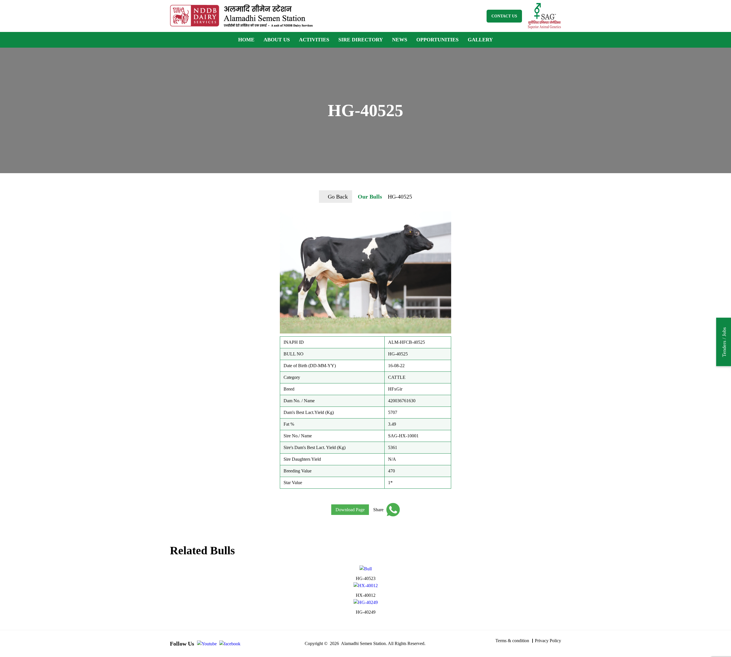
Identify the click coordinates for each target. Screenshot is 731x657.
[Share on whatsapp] (391, 509)
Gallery (480, 40)
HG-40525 (400, 196)
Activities (314, 40)
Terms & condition (512, 640)
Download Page (350, 509)
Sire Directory (360, 40)
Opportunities (437, 40)
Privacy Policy (548, 640)
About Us (277, 40)
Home (246, 40)
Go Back (338, 196)
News (399, 40)
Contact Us (504, 16)
